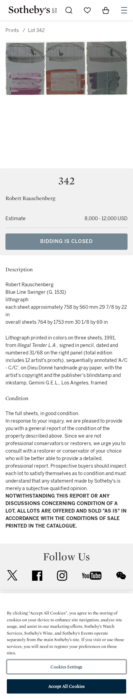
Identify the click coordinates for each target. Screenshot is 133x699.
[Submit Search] (68, 10)
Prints (12, 30)
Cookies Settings (66, 667)
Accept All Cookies (66, 686)
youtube (92, 576)
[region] (66, 646)
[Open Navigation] (124, 10)
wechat (121, 575)
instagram (62, 576)
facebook (37, 576)
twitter (12, 575)
